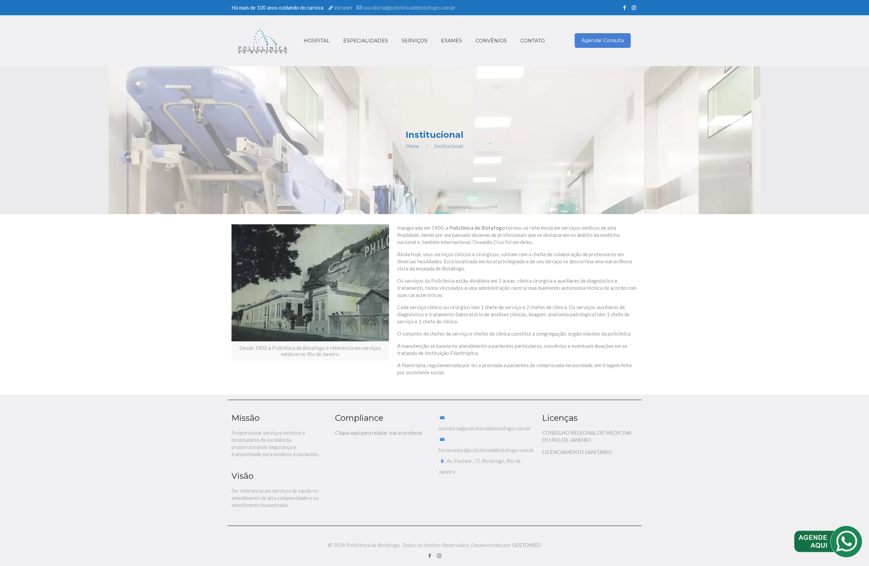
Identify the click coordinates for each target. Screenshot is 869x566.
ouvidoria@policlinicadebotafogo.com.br (410, 7)
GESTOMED (526, 545)
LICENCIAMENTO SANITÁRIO (577, 452)
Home (412, 146)
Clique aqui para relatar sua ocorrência (378, 433)
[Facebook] (624, 7)
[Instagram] (633, 7)
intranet (343, 7)
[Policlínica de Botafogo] (262, 40)
